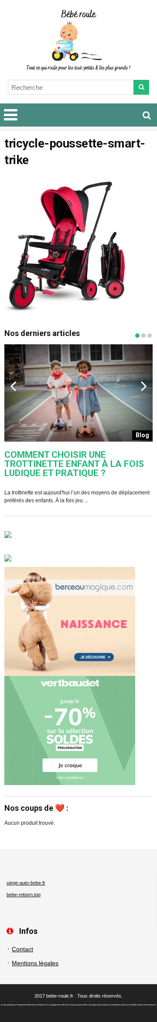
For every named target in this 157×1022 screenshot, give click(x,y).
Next (144, 385)
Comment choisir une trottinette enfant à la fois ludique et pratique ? (74, 464)
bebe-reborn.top (24, 894)
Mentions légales (35, 963)
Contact (22, 949)
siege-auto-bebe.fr (26, 882)
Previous (13, 385)
